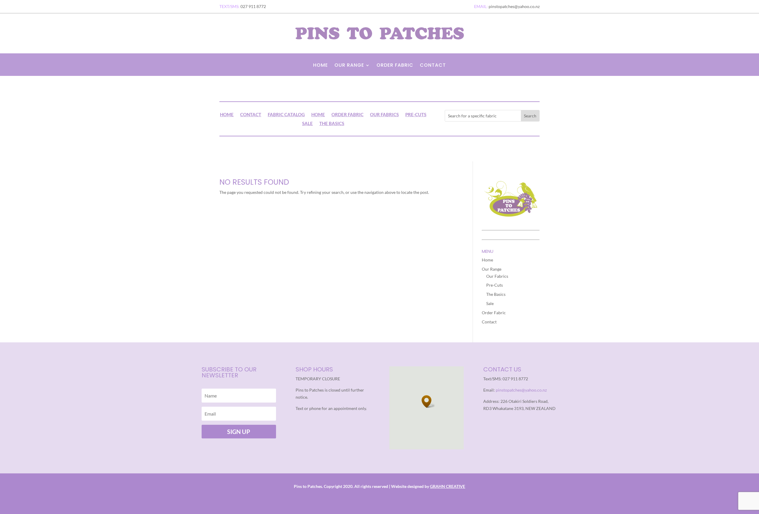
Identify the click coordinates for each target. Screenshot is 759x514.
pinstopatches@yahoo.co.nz (521, 389)
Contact (433, 65)
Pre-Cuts (415, 114)
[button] (428, 401)
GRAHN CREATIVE (447, 486)
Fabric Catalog (286, 114)
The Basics (331, 123)
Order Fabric (395, 65)
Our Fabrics (384, 114)
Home (320, 65)
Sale (307, 123)
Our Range (349, 65)
